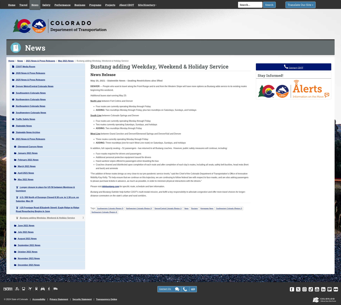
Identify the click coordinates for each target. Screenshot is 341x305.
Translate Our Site (300, 5)
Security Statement (82, 299)
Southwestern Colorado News (30, 113)
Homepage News (206, 208)
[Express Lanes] (8, 288)
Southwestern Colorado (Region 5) (110, 208)
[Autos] (43, 288)
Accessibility (38, 299)
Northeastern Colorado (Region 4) (104, 212)
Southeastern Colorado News (30, 93)
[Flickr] (336, 289)
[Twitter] (298, 289)
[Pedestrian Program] (49, 288)
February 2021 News (27, 160)
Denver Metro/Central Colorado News (34, 86)
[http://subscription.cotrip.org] (293, 89)
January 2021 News (27, 153)
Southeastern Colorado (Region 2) (229, 208)
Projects (110, 5)
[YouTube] (317, 289)
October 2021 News (27, 252)
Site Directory (146, 5)
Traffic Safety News (25, 119)
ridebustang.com (110, 186)
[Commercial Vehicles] (55, 288)
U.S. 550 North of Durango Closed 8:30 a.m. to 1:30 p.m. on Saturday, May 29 (47, 199)
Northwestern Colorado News (30, 99)
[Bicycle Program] (17, 288)
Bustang (194, 208)
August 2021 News (27, 239)
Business (79, 5)
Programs (95, 5)
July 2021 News (25, 232)
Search (269, 4)
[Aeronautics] (30, 288)
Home (11, 5)
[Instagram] (304, 289)
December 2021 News (28, 265)
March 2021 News (26, 166)
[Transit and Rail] (23, 288)
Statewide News (23, 126)
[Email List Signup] (329, 289)
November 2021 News (28, 258)
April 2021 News (25, 173)
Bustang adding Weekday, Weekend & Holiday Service (47, 218)
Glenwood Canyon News (30, 147)
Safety (46, 5)
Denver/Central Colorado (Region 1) (168, 208)
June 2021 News (25, 225)
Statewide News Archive (27, 132)
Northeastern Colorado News (30, 106)
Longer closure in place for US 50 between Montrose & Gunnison (45, 189)
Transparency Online (106, 299)
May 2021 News (66, 61)
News (34, 5)
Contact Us (165, 289)
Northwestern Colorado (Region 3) (139, 208)
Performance (62, 5)
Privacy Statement (59, 299)
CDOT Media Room (25, 66)
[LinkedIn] (323, 289)
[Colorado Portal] (325, 299)
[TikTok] (311, 289)
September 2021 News (28, 245)
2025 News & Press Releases (30, 80)
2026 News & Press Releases (30, 73)
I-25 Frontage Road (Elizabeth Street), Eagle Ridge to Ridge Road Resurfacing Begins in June (47, 209)
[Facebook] (292, 289)
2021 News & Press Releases (40, 61)
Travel (23, 5)
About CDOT (126, 5)
